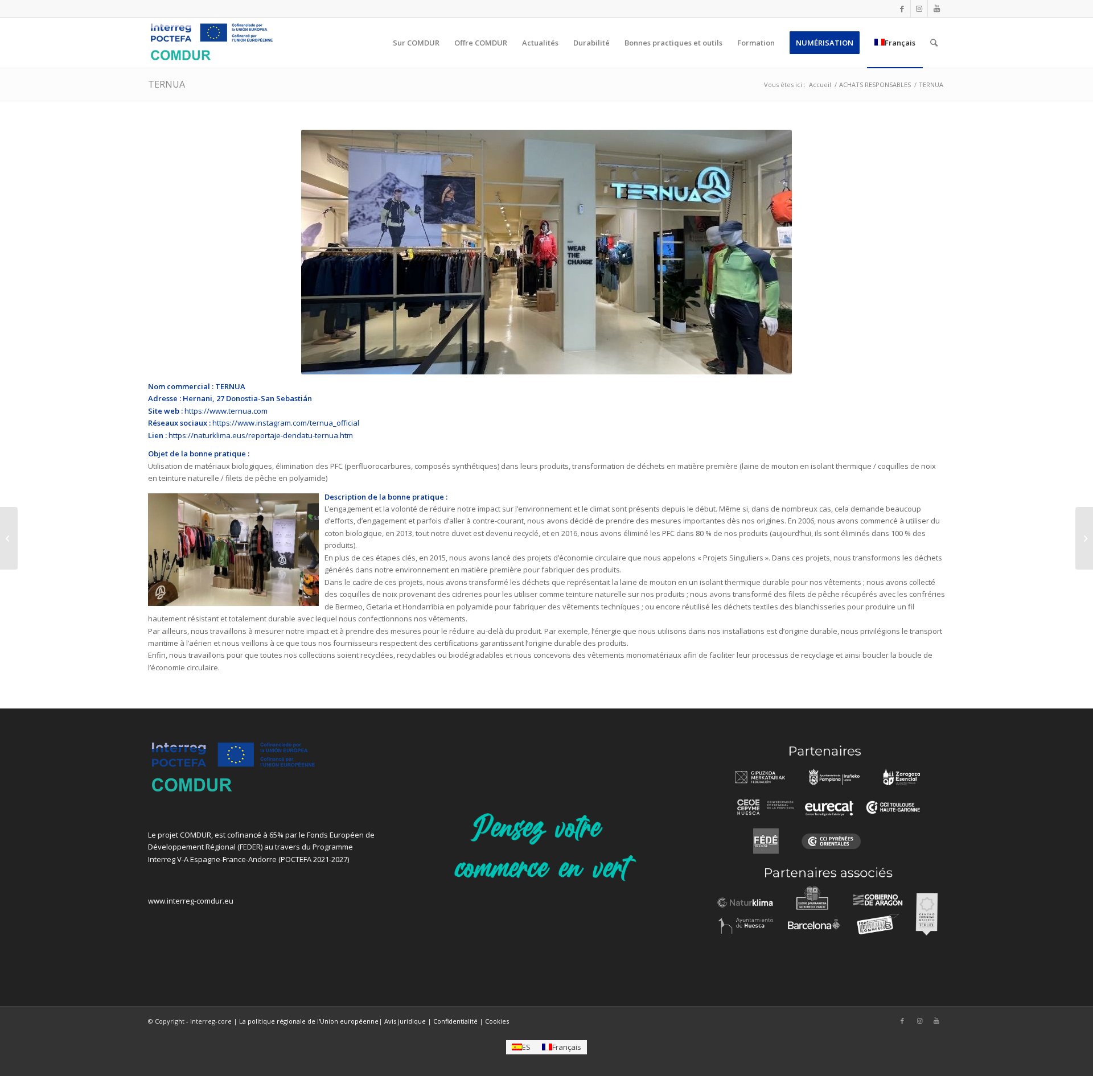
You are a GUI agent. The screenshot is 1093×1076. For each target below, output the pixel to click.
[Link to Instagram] (919, 8)
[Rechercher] (934, 43)
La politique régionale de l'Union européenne (309, 1021)
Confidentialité (455, 1021)
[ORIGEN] (1084, 538)
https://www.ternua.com (226, 411)
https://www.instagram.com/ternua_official (285, 423)
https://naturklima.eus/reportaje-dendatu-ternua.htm (261, 435)
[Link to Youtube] (936, 8)
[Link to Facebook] (902, 8)
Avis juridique (405, 1021)
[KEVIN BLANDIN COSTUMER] (9, 538)
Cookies (497, 1021)
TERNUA (166, 84)
